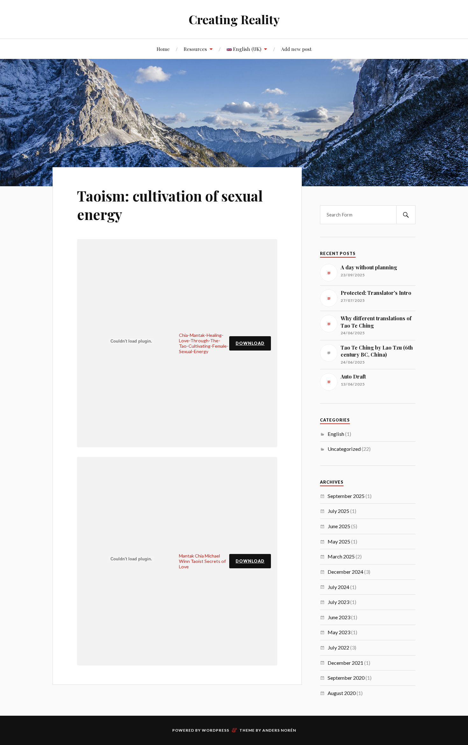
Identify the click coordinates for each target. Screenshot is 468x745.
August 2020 (342, 693)
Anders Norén (279, 730)
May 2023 (339, 632)
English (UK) (246, 49)
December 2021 (345, 663)
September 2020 (346, 678)
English (336, 434)
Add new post (296, 49)
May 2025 (339, 541)
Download (250, 343)
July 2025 (338, 511)
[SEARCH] (405, 214)
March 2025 (341, 556)
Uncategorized (344, 449)
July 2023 (338, 602)
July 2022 (338, 647)
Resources (195, 49)
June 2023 (339, 617)
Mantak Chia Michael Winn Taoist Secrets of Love (202, 561)
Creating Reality (234, 19)
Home (163, 49)
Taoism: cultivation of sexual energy (170, 204)
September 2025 (346, 496)
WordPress (215, 730)
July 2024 (338, 587)
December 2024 (345, 572)
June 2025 (339, 526)
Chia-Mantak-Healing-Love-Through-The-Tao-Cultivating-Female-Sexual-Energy (204, 343)
